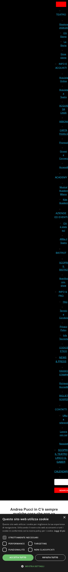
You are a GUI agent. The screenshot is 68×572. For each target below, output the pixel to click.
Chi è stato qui (63, 227)
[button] (34, 566)
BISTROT (61, 252)
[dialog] (34, 543)
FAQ (65, 301)
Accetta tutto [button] (18, 557)
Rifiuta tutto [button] (50, 557)
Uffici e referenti (63, 419)
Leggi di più (59, 530)
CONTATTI (61, 409)
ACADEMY (61, 177)
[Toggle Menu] (61, 4)
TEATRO (61, 14)
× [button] (64, 517)
